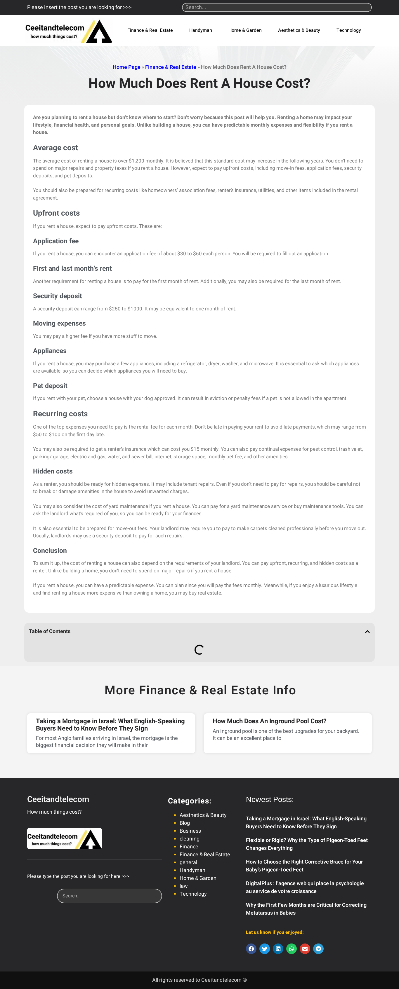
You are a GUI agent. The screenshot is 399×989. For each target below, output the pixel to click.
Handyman (200, 30)
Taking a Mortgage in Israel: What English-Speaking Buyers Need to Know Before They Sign (110, 725)
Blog (185, 823)
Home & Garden (245, 30)
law (184, 886)
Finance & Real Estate (150, 30)
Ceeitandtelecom (58, 799)
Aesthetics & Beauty (299, 30)
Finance (189, 847)
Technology (348, 30)
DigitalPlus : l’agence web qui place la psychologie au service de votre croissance (305, 887)
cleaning (190, 839)
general (188, 862)
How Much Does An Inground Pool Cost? (270, 721)
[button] (367, 631)
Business (190, 831)
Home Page (126, 67)
